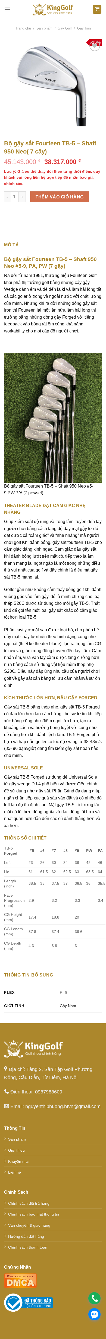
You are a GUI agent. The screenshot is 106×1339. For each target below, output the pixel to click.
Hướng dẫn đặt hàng (26, 1236)
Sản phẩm (44, 28)
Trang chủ (23, 28)
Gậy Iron (84, 28)
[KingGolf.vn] (53, 9)
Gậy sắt (11, 707)
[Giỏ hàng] (97, 9)
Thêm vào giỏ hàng (60, 197)
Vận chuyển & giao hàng (29, 1225)
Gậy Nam (68, 1006)
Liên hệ (14, 1172)
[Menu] (7, 9)
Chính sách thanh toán (27, 1247)
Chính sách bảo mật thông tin (33, 1214)
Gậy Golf (65, 28)
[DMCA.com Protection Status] (20, 1280)
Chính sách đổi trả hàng (28, 1203)
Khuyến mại (18, 1161)
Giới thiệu (16, 1150)
